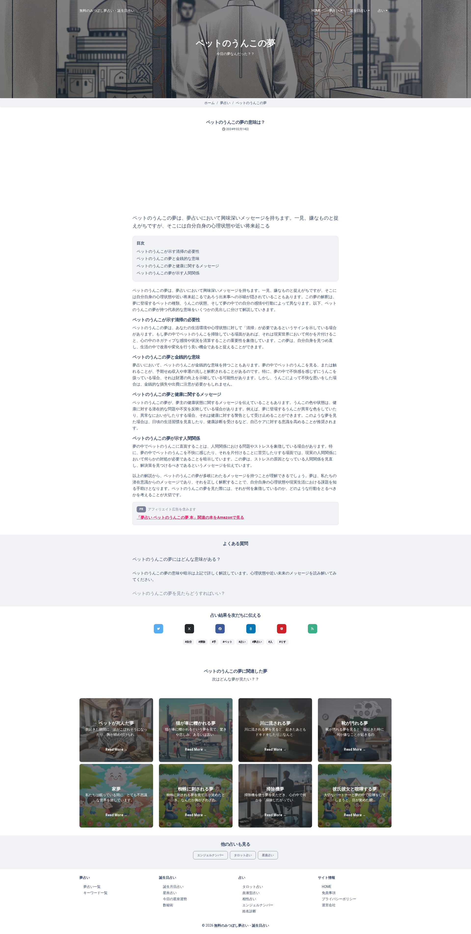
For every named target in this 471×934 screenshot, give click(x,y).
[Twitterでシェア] (158, 628)
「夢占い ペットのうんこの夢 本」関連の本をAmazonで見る (190, 517)
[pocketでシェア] (281, 628)
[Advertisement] (235, 177)
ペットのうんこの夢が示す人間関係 (168, 273)
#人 (270, 641)
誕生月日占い (173, 887)
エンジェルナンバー (210, 855)
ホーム (209, 103)
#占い (242, 641)
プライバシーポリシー (339, 899)
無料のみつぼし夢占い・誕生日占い (106, 11)
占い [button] (381, 11)
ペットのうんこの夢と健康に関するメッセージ (178, 266)
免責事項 (329, 893)
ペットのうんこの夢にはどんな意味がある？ (176, 559)
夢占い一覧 (92, 887)
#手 (214, 641)
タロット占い (243, 855)
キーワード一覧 (95, 893)
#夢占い (257, 641)
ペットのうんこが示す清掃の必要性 (168, 251)
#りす (282, 641)
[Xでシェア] (189, 628)
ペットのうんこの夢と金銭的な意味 (168, 258)
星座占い (268, 855)
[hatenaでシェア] (251, 628)
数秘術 (168, 905)
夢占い (225, 103)
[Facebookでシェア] (220, 628)
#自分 (188, 641)
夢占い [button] (334, 11)
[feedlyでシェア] (312, 628)
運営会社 (329, 905)
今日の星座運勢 (175, 899)
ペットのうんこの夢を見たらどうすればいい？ (178, 593)
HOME (316, 11)
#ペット (227, 641)
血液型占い (251, 893)
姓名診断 (249, 911)
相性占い (249, 899)
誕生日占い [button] (358, 11)
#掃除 (201, 641)
